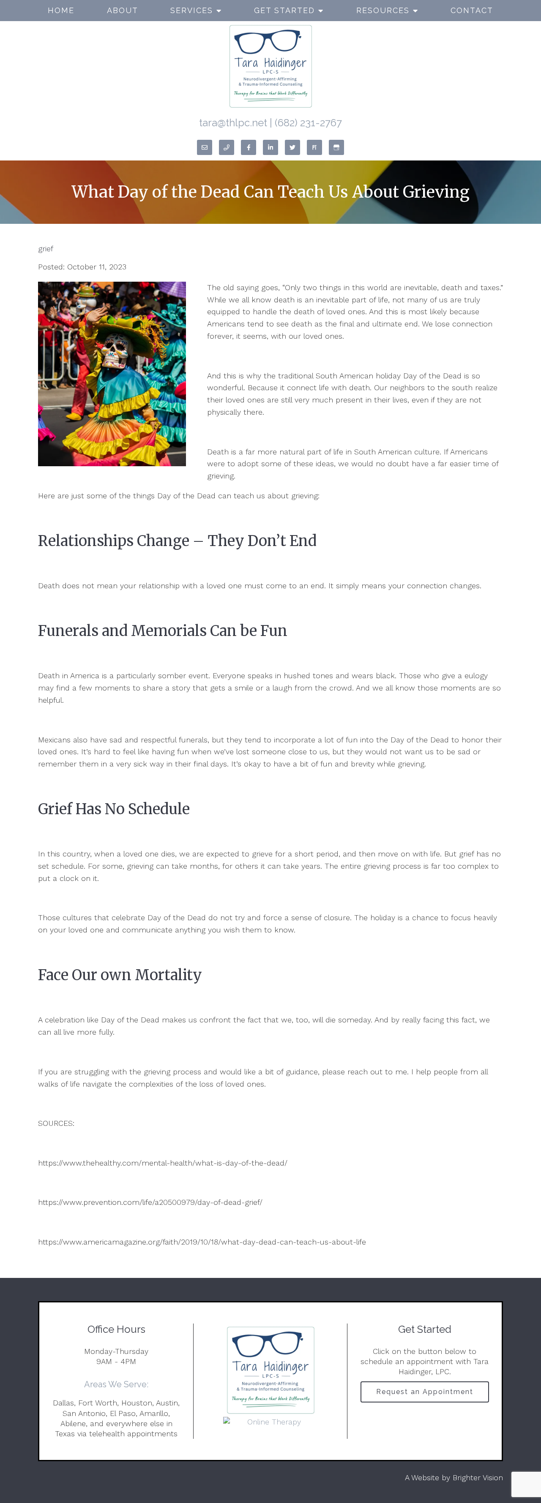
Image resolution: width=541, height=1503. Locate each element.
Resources (383, 10)
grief (45, 249)
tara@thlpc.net (233, 123)
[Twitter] (292, 147)
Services (191, 10)
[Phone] (226, 147)
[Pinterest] (314, 147)
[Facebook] (248, 147)
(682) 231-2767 (308, 123)
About (122, 10)
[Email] (204, 147)
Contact (472, 10)
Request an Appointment (424, 1392)
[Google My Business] (336, 147)
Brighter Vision (478, 1477)
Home (61, 10)
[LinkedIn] (270, 147)
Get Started (284, 10)
